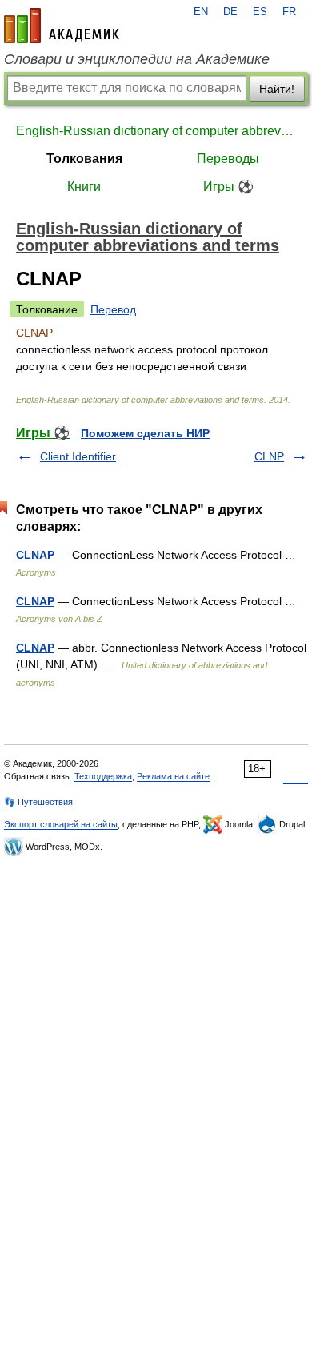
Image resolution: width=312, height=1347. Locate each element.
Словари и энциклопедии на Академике (137, 59)
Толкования (84, 158)
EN (201, 12)
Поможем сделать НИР (145, 433)
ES (260, 12)
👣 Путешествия (38, 802)
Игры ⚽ (228, 186)
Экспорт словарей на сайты (61, 824)
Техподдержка (103, 776)
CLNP (269, 456)
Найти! (276, 88)
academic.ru (61, 25)
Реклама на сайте (173, 776)
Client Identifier (78, 456)
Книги (84, 186)
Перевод (113, 309)
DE (230, 12)
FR (289, 12)
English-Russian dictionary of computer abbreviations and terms (156, 130)
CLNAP (35, 554)
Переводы (228, 158)
